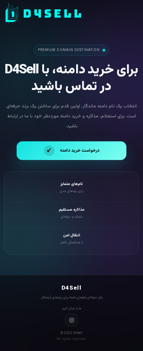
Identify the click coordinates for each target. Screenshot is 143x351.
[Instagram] (71, 320)
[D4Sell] (43, 13)
